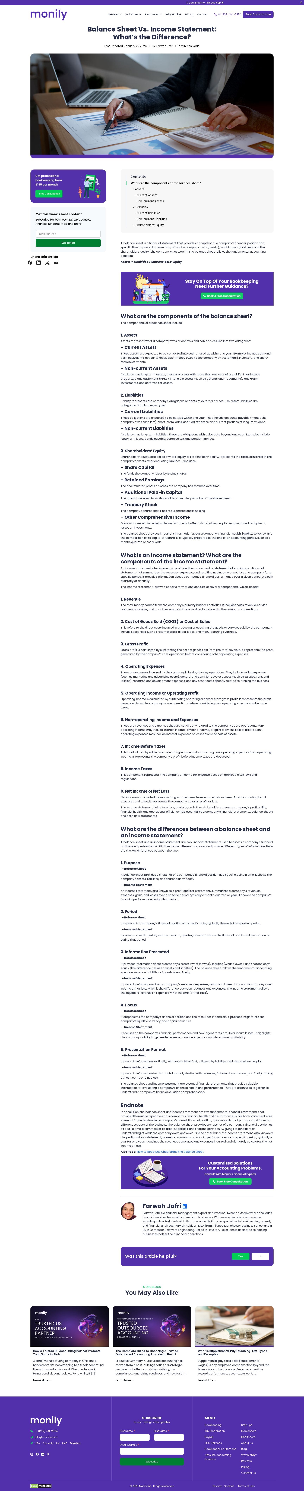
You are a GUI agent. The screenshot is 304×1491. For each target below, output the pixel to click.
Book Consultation (258, 14)
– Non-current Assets (149, 201)
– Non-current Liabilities (150, 219)
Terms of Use (246, 1486)
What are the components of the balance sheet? (167, 183)
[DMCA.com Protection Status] (41, 1486)
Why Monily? (173, 14)
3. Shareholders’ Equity (148, 225)
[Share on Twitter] (47, 262)
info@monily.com (46, 1437)
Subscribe (68, 243)
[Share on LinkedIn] (38, 262)
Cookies (229, 1486)
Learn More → (42, 1380)
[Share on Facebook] (30, 262)
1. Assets (138, 189)
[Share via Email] (56, 262)
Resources (152, 14)
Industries (132, 14)
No (260, 1256)
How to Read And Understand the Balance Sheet (170, 1152)
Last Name (161, 1431)
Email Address (129, 1445)
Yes (240, 1256)
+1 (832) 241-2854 (229, 14)
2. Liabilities (140, 207)
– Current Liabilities (147, 213)
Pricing (189, 14)
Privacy (217, 1486)
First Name (127, 1431)
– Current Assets (145, 195)
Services (113, 14)
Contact (202, 14)
